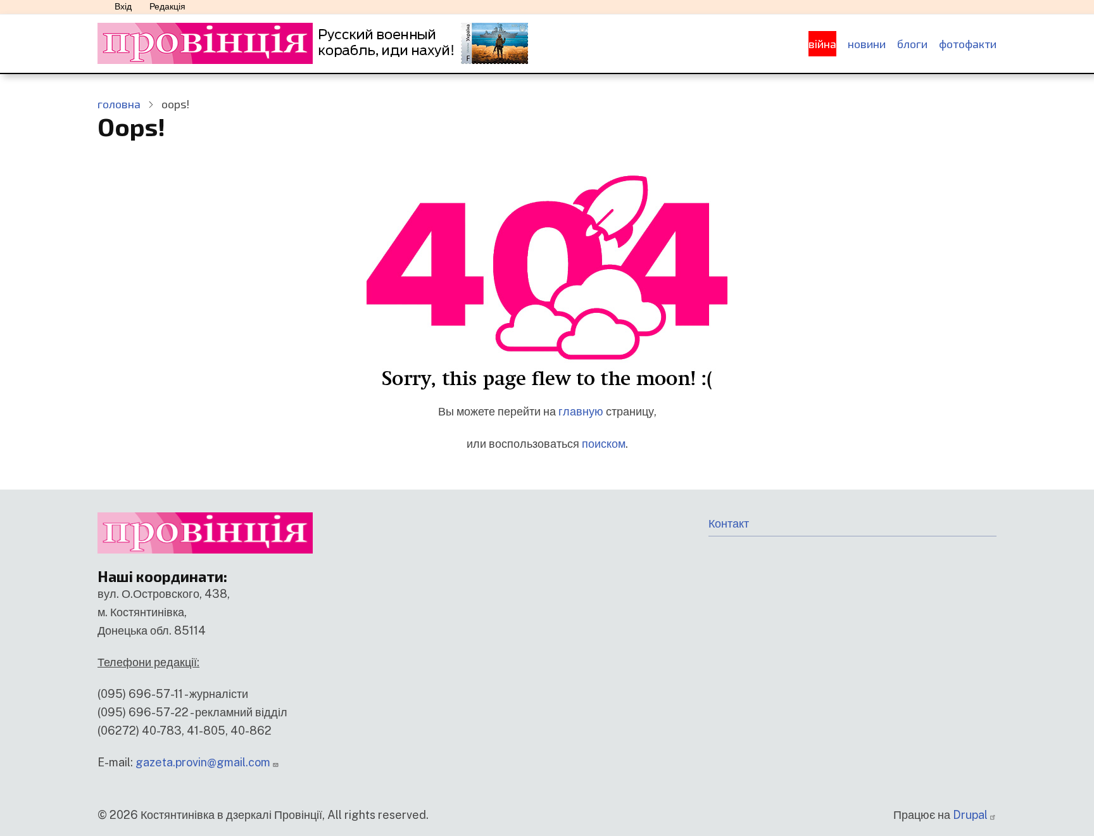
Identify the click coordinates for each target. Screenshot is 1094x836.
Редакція (167, 6)
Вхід (123, 6)
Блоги (912, 44)
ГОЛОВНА (119, 104)
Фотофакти (968, 44)
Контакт (728, 523)
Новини (867, 44)
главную (580, 411)
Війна (822, 44)
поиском (604, 443)
